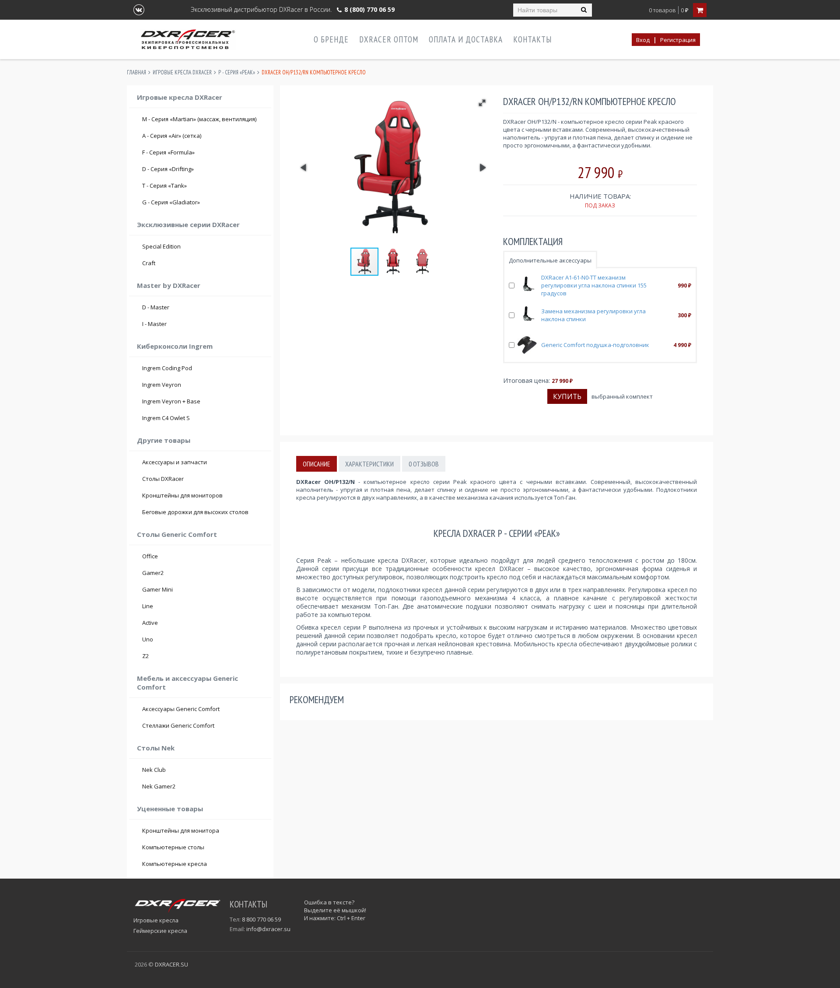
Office (150, 556)
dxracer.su (171, 964)
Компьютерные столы (173, 847)
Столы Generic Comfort (177, 534)
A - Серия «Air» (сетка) (204, 135)
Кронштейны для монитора (180, 830)
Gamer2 (153, 573)
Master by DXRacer (168, 285)
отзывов (424, 463)
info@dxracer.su (268, 929)
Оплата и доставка (466, 39)
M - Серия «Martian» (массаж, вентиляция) (199, 119)
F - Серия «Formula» (204, 152)
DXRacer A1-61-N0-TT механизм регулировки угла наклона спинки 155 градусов (594, 285)
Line (147, 606)
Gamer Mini (157, 589)
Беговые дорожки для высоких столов (195, 512)
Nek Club (154, 770)
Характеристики (369, 463)
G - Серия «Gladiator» (204, 202)
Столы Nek (156, 747)
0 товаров (662, 10)
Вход (643, 40)
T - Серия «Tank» (204, 185)
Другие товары (163, 440)
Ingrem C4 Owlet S (166, 418)
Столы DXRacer (163, 479)
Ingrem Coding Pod (167, 368)
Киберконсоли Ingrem (175, 346)
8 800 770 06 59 (261, 919)
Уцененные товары (170, 808)
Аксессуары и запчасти (174, 462)
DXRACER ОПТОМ (388, 39)
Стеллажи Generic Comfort (178, 725)
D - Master (204, 307)
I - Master (204, 323)
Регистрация (678, 40)
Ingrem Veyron (161, 385)
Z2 (145, 656)
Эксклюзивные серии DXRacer (188, 224)
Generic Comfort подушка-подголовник (595, 345)
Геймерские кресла (160, 931)
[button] (482, 103)
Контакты (532, 39)
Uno (147, 639)
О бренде (331, 39)
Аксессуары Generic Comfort (181, 709)
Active (150, 623)
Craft (204, 263)
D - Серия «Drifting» (204, 168)
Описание (316, 463)
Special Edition (161, 246)
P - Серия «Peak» (236, 72)
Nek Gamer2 (158, 786)
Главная (136, 72)
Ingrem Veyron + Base (171, 401)
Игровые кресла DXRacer (182, 72)
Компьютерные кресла (174, 864)
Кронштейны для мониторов (182, 495)
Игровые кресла (155, 920)
